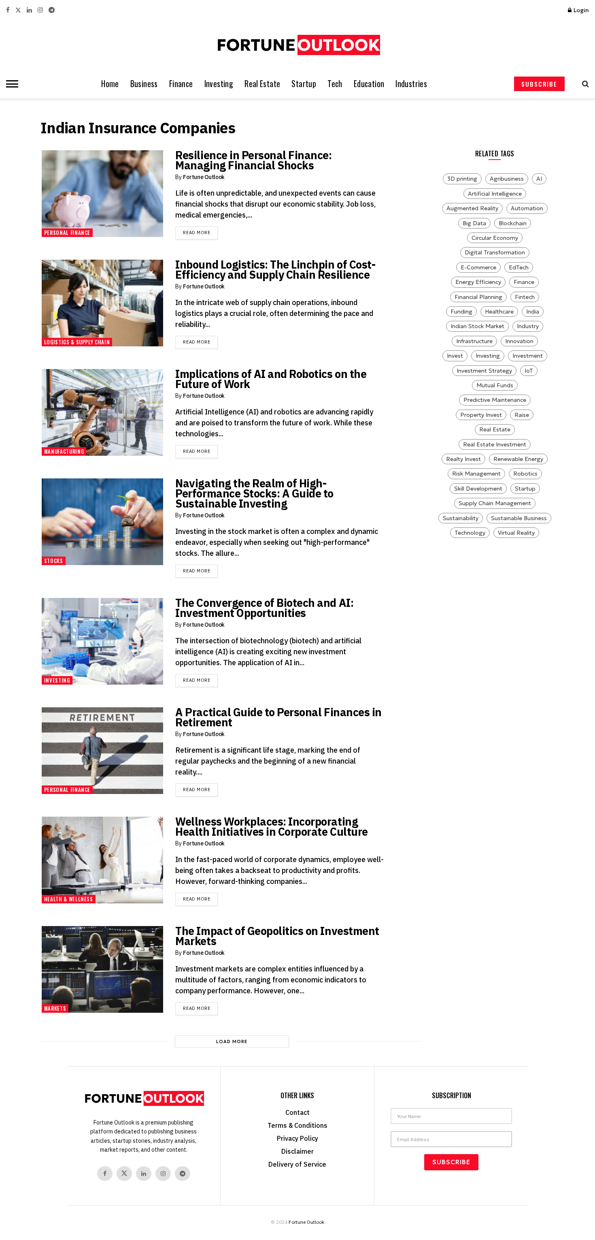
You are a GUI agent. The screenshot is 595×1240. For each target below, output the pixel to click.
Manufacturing (64, 451)
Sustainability (460, 518)
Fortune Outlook (204, 177)
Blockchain (513, 223)
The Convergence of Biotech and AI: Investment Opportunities (264, 607)
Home (110, 84)
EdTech (519, 267)
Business (144, 84)
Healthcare (499, 311)
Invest (455, 355)
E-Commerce (478, 267)
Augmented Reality (472, 208)
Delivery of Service (297, 1164)
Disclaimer (297, 1151)
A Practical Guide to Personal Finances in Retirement (278, 717)
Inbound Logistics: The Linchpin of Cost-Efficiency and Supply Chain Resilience (275, 269)
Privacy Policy (297, 1138)
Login (580, 10)
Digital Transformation (495, 252)
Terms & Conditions (297, 1125)
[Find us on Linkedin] (143, 1173)
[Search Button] (583, 83)
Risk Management (476, 473)
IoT (529, 370)
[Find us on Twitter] (18, 10)
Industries (411, 84)
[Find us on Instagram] (40, 10)
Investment (527, 355)
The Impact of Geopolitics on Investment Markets (277, 936)
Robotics (525, 473)
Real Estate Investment (494, 444)
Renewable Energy (518, 459)
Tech (334, 84)
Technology (470, 532)
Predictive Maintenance (494, 399)
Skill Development (478, 488)
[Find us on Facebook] (8, 10)
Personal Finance (67, 232)
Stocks (53, 561)
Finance (181, 84)
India (532, 311)
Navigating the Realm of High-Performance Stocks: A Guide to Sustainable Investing (254, 493)
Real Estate (262, 84)
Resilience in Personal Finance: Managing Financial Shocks (253, 160)
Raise (521, 414)
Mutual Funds (494, 385)
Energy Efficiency (478, 282)
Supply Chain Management (495, 503)
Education (369, 84)
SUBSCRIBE (539, 83)
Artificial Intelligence (495, 193)
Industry (528, 326)
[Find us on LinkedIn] (29, 10)
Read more (200, 232)
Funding (461, 311)
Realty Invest (463, 459)
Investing (219, 84)
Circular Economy (495, 237)
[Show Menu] (10, 84)
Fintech (525, 297)
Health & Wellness (68, 899)
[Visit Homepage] (297, 45)
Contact (297, 1112)
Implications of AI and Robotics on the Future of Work (270, 379)
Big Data (474, 223)
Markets (55, 1008)
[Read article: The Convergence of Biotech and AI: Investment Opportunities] (103, 641)
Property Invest (481, 414)
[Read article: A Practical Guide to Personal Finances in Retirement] (103, 750)
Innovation (519, 341)
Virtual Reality (516, 532)
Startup (303, 84)
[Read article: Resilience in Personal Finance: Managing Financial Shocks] (103, 193)
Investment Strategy (484, 370)
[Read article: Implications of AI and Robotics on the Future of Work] (103, 412)
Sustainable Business (519, 518)
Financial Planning (478, 297)
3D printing (462, 178)
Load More (232, 1041)
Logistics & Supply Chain (77, 342)
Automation (527, 208)
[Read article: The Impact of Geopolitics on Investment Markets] (103, 969)
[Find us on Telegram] (52, 10)
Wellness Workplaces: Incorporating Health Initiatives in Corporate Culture (271, 826)
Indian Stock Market (477, 326)
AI (539, 178)
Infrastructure (474, 341)
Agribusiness (507, 178)
